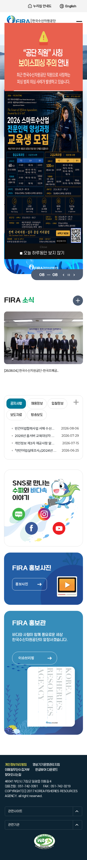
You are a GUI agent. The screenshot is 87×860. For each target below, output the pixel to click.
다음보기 (74, 274)
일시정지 (69, 274)
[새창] (44, 841)
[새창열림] (18, 514)
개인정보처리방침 (16, 764)
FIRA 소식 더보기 (78, 301)
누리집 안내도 (42, 6)
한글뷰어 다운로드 (46, 770)
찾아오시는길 (13, 775)
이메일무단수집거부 (17, 770)
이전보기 (63, 274)
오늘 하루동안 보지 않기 (43, 253)
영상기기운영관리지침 (46, 764)
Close (43, 247)
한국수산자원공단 (31, 20)
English (70, 6)
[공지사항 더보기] (76, 402)
